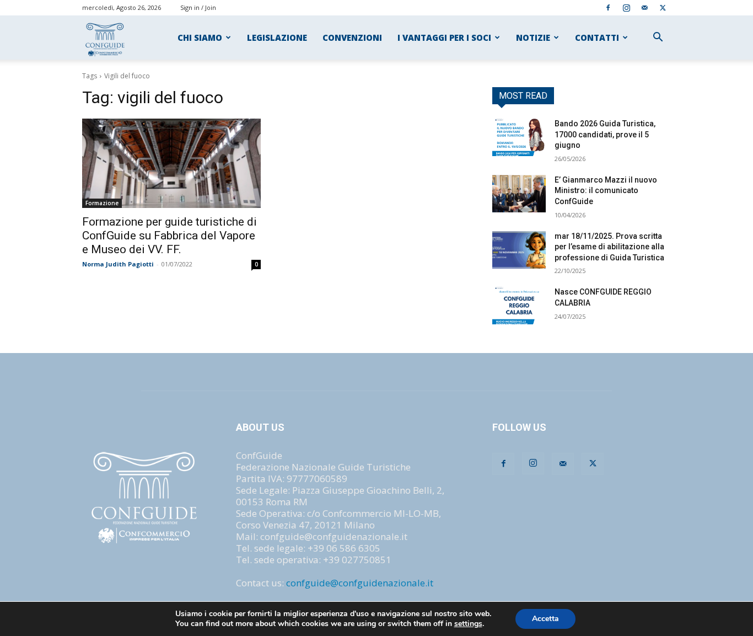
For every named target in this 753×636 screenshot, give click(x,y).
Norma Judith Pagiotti (118, 264)
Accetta (545, 618)
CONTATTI (597, 37)
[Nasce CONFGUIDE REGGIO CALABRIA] (519, 305)
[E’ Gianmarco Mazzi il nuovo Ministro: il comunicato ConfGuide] (519, 193)
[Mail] (644, 7)
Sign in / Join (198, 7)
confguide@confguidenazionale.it (359, 582)
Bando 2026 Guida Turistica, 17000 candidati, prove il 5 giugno (605, 134)
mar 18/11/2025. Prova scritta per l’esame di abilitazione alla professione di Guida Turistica (609, 247)
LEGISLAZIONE (277, 37)
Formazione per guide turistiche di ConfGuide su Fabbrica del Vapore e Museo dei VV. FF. (169, 235)
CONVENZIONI (352, 37)
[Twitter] (662, 7)
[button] (657, 37)
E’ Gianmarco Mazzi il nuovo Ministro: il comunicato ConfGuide (606, 190)
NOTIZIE (533, 37)
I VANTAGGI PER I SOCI (444, 37)
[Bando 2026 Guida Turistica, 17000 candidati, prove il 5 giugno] (519, 137)
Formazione (102, 203)
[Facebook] (608, 7)
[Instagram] (626, 7)
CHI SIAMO (200, 37)
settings (468, 624)
